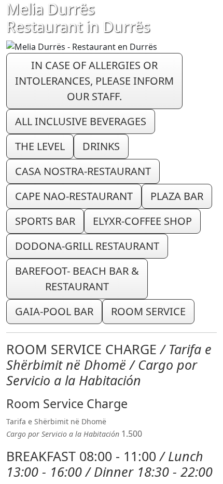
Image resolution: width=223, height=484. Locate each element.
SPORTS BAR (45, 221)
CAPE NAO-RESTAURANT (74, 196)
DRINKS (101, 146)
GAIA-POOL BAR (54, 311)
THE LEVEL (40, 146)
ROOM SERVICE (148, 311)
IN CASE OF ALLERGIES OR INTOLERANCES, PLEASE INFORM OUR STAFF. (94, 80)
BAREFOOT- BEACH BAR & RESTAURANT (77, 278)
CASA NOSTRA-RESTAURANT (83, 171)
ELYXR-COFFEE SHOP (142, 221)
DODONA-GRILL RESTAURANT (87, 246)
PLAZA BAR (176, 196)
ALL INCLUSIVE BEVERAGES (80, 121)
